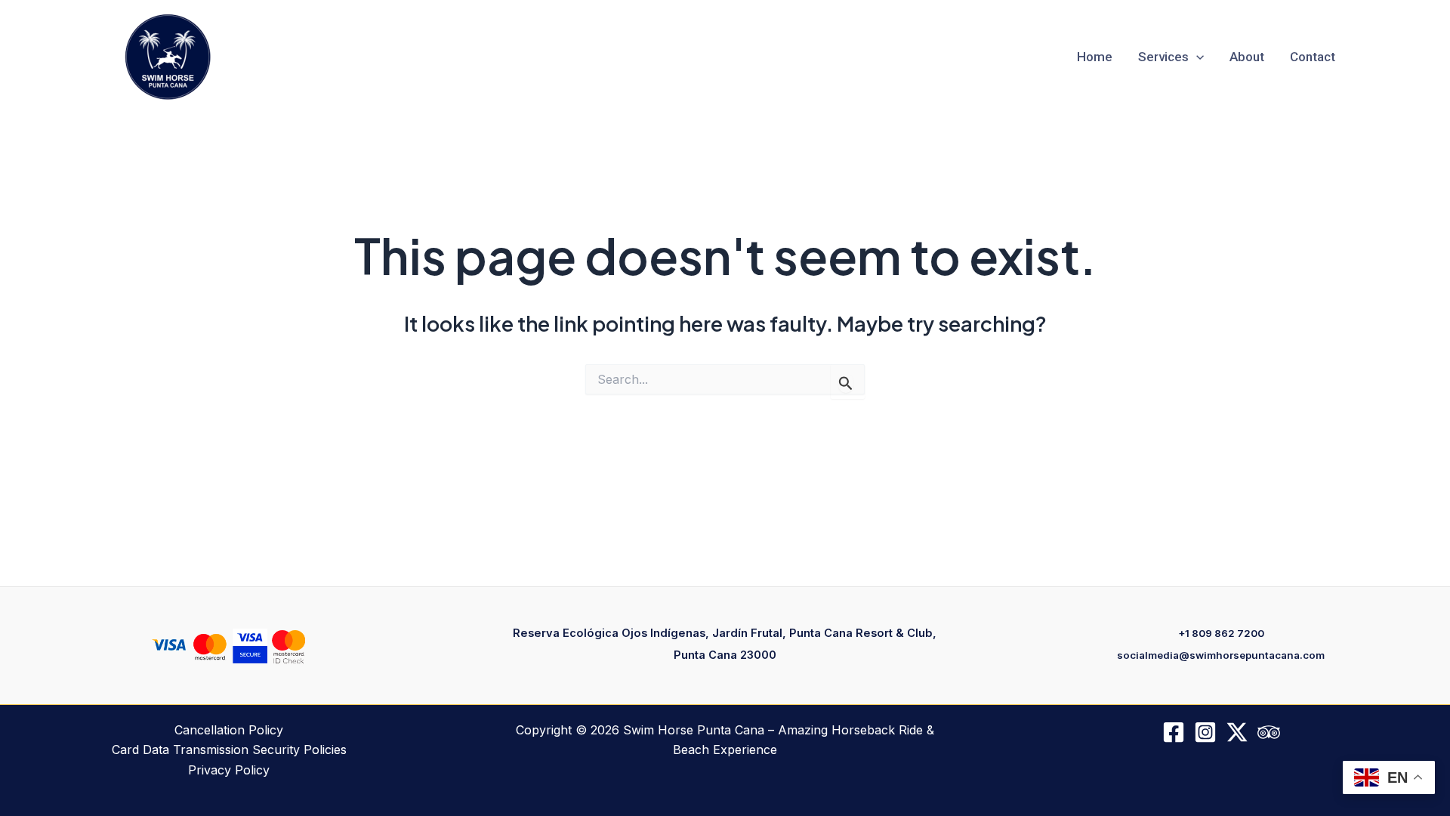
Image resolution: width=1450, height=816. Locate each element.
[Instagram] (1205, 732)
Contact (1312, 57)
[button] (1196, 57)
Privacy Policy (229, 769)
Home (1094, 57)
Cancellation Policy (228, 729)
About (1246, 57)
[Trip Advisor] (1268, 732)
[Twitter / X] (1237, 732)
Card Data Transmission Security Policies (229, 749)
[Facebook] (1173, 732)
